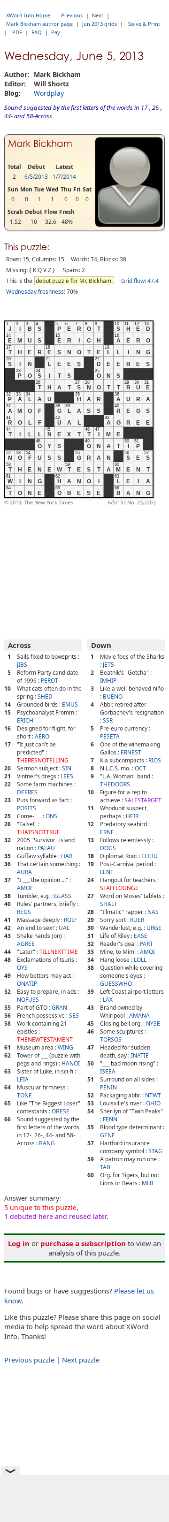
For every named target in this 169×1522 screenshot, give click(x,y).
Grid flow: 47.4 (140, 281)
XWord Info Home (28, 15)
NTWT (153, 1095)
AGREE (26, 944)
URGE (153, 928)
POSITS (26, 808)
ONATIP (27, 984)
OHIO (153, 1103)
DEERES (27, 792)
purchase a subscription (83, 1243)
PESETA (110, 736)
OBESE (60, 1111)
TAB (105, 1167)
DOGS (108, 848)
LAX (108, 1000)
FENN (110, 1119)
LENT (107, 872)
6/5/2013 (36, 177)
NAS (153, 912)
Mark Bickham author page (39, 23)
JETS (108, 665)
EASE (140, 936)
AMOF (25, 888)
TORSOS (111, 1039)
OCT (140, 768)
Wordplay (49, 93)
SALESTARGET (142, 800)
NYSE (153, 1023)
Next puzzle (81, 1359)
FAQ (36, 32)
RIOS (154, 760)
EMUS (70, 704)
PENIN (108, 1087)
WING (65, 1047)
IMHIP (108, 681)
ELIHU (149, 856)
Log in (19, 1243)
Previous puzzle (29, 1359)
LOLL (140, 960)
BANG (47, 1143)
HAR (66, 856)
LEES (67, 776)
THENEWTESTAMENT (45, 1039)
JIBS (22, 665)
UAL (64, 928)
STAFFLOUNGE (119, 888)
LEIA (23, 1079)
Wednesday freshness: (35, 292)
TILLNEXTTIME (58, 952)
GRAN (59, 1008)
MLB (148, 1183)
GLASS (62, 896)
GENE (107, 1135)
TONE (24, 1095)
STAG (155, 1151)
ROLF (70, 920)
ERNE (107, 832)
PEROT (49, 681)
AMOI (147, 952)
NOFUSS (28, 1000)
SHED (45, 696)
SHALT (108, 904)
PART (146, 944)
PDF (17, 32)
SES (74, 1016)
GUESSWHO (116, 984)
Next (97, 15)
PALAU (46, 848)
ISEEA (107, 1071)
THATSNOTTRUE (38, 832)
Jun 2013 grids (99, 23)
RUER (137, 920)
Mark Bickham (40, 143)
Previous (72, 15)
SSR (108, 720)
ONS (51, 816)
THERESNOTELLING (43, 760)
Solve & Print (144, 23)
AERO (42, 736)
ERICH (25, 720)
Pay (55, 32)
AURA (24, 872)
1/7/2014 (64, 177)
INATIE (140, 1055)
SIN (66, 768)
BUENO (113, 696)
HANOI (70, 1063)
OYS (22, 968)
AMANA (139, 1016)
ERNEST (131, 752)
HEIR (132, 816)
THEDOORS (115, 784)
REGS (24, 912)
